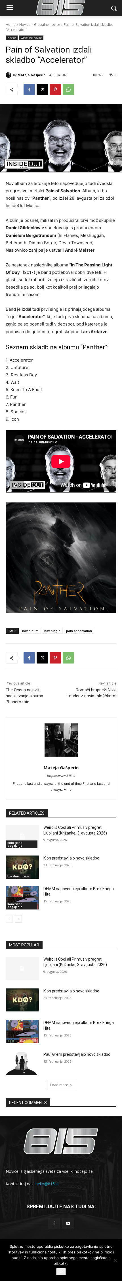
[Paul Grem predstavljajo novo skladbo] (22, 1063)
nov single (52, 631)
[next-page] (18, 919)
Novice (24, 24)
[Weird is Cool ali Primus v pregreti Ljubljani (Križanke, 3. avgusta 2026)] (22, 836)
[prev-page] (9, 919)
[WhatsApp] (68, 89)
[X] (42, 89)
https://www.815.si (61, 776)
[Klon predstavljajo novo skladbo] (22, 867)
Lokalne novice (18, 876)
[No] (115, 1260)
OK (61, 1271)
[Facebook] (29, 89)
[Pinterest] (55, 89)
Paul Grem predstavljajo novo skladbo (76, 1054)
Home (11, 24)
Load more (59, 1084)
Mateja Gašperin (32, 75)
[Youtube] (67, 1223)
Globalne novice (47, 24)
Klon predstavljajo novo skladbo (71, 858)
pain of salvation (79, 631)
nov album (30, 631)
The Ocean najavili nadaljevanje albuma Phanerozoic (24, 695)
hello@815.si (46, 1183)
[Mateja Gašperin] (9, 75)
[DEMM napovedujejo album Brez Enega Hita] (22, 897)
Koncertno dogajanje (14, 844)
